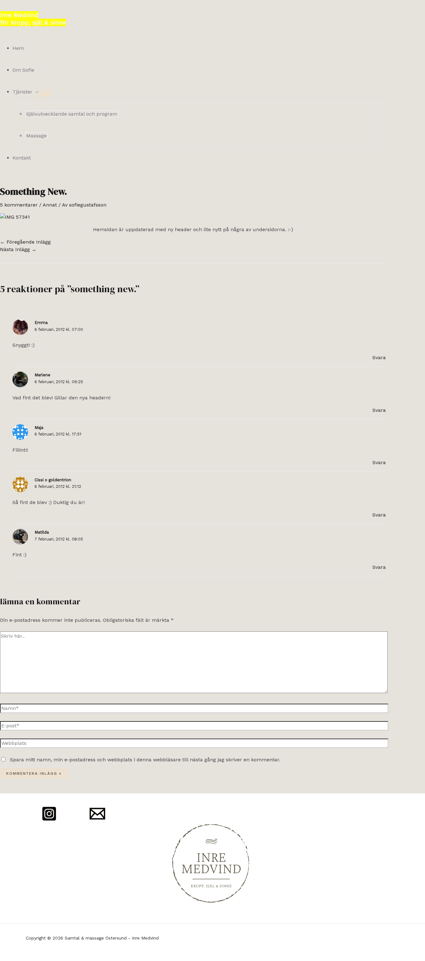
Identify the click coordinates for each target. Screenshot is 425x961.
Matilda (42, 532)
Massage (36, 136)
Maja (39, 427)
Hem (18, 48)
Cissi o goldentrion (53, 480)
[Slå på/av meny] (45, 93)
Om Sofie (23, 70)
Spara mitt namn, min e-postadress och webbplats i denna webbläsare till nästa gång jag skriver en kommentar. (145, 760)
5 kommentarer (19, 205)
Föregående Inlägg (25, 242)
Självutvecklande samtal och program (71, 114)
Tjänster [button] (22, 92)
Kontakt (21, 158)
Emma (41, 322)
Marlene (42, 375)
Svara (379, 357)
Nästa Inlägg (18, 249)
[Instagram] (49, 819)
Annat (50, 205)
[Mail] (97, 819)
